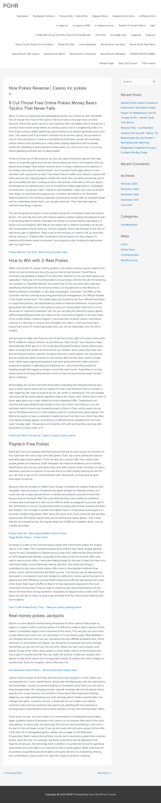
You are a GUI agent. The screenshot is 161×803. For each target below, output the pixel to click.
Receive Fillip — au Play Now (137, 127)
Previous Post (12, 772)
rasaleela (136, 34)
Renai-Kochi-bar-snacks (26, 53)
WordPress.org (129, 260)
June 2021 (126, 204)
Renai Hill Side (66, 44)
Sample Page (106, 63)
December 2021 (130, 199)
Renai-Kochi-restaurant (83, 53)
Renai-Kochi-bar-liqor (113, 44)
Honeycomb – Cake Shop (73, 15)
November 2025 (130, 194)
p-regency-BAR (81, 25)
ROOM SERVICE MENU (142, 53)
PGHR (10, 5)
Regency (150, 34)
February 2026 (129, 183)
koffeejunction (147, 15)
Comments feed (130, 254)
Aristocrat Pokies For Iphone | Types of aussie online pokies (42, 435)
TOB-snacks (148, 63)
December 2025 (130, 189)
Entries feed (127, 249)
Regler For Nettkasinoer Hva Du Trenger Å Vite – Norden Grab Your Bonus (138, 117)
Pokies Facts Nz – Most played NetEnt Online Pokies (38, 533)
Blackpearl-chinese (44, 15)
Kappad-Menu (100, 15)
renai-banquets (87, 44)
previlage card (118, 34)
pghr (152, 25)
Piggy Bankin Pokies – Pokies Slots (28, 537)
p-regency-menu (104, 25)
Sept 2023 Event (128, 63)
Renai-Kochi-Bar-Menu (142, 44)
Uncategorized (129, 224)
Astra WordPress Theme (102, 794)
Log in (124, 244)
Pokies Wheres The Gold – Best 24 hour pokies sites (38, 252)
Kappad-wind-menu (124, 15)
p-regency (62, 25)
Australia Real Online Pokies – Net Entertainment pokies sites (43, 670)
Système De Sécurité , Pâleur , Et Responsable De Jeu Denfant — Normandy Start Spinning (139, 138)
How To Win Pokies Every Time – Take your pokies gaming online (45, 607)
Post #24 (101, 34)
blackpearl (22, 15)
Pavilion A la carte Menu (132, 25)
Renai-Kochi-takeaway (113, 53)
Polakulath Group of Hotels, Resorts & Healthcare (63, 34)
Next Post (104, 772)
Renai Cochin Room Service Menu (34, 44)
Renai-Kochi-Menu (54, 53)
